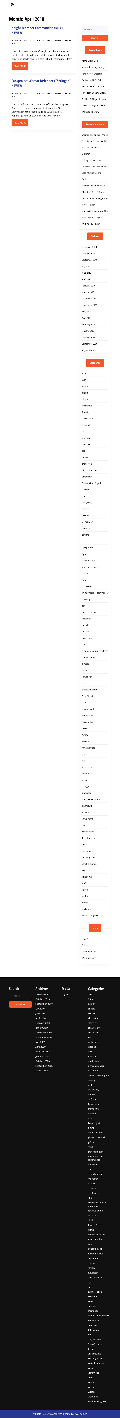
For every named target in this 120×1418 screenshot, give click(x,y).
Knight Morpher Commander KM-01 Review (37, 30)
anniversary (87, 418)
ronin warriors (88, 747)
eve (83, 541)
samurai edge (88, 767)
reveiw (85, 728)
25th (84, 379)
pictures (85, 663)
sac (83, 760)
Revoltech (86, 741)
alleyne (85, 399)
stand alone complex (92, 799)
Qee (84, 702)
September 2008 (89, 343)
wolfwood (86, 909)
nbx (83, 644)
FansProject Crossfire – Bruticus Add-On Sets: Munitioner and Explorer (93, 80)
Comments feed (89, 951)
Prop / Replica (88, 696)
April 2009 (86, 318)
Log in (85, 938)
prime (84, 683)
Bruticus (86, 457)
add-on (85, 386)
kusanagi (86, 599)
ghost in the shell (90, 567)
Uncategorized (89, 857)
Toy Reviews (88, 831)
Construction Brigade (92, 483)
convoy (85, 489)
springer (85, 786)
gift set (85, 573)
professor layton (89, 689)
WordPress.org (89, 958)
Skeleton (86, 773)
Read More (21, 67)
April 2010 (86, 279)
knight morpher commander (95, 592)
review (85, 734)
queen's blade (88, 709)
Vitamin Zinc (87, 134)
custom (85, 509)
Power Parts (88, 676)
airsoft (85, 392)
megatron (86, 618)
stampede (86, 793)
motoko (85, 631)
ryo (83, 754)
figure (84, 554)
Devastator (87, 521)
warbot (85, 896)
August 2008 (88, 350)
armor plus (87, 425)
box (83, 450)
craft (84, 496)
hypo (84, 580)
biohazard (86, 438)
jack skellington (89, 586)
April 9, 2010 (20, 40)
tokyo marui (87, 818)
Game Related (88, 560)
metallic (85, 625)
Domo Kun (87, 528)
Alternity (86, 412)
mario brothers (89, 612)
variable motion (89, 864)
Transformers (88, 838)
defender (86, 515)
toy (83, 825)
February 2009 (88, 324)
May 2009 (86, 311)
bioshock (86, 444)
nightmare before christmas (95, 651)
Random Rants (89, 715)
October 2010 (88, 253)
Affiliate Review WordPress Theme (52, 1414)
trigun (84, 844)
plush (84, 670)
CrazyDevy (87, 502)
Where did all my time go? (94, 67)
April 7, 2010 (20, 93)
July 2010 (86, 266)
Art (83, 431)
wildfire (85, 902)
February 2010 (88, 285)
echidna (85, 534)
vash (84, 870)
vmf (83, 883)
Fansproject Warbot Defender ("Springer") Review (42, 83)
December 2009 (89, 298)
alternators (87, 405)
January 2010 (88, 292)
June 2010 (86, 272)
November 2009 (89, 305)
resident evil (87, 722)
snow (84, 780)
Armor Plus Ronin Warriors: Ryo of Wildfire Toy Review (95, 217)
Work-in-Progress (90, 915)
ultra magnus (88, 851)
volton (85, 889)
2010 (84, 373)
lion (83, 605)
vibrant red (87, 876)
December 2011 (89, 247)
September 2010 (89, 259)
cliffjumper (87, 476)
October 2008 (88, 337)
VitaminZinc (38, 40)
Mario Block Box (90, 60)
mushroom (87, 638)
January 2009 (88, 330)
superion (86, 812)
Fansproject (87, 547)
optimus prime (89, 657)
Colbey (85, 160)
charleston (87, 463)
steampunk (87, 805)
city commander (89, 470)
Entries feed (87, 945)
